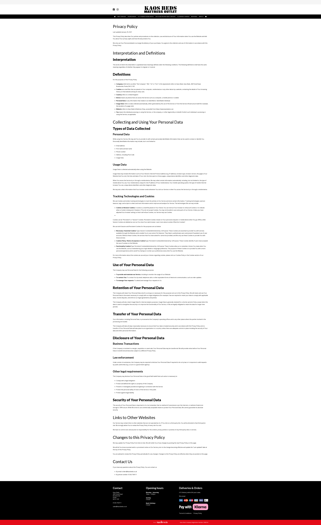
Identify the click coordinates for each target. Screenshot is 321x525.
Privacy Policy (198, 513)
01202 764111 (117, 503)
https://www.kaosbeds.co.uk (164, 109)
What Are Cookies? (179, 222)
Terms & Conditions (185, 513)
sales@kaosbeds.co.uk (120, 506)
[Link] (114, 9)
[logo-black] (160, 9)
